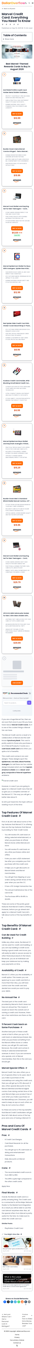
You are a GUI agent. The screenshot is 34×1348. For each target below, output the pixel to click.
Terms (17, 1335)
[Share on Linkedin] (11, 1301)
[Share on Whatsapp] (18, 1301)
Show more (9, 39)
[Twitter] (17, 1346)
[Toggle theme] (30, 693)
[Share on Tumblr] (25, 1301)
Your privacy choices (17, 1340)
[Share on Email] (29, 1301)
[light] (26, 3)
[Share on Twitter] (8, 1301)
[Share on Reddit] (22, 1301)
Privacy (17, 1337)
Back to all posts (9, 9)
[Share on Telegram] (15, 1301)
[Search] (29, 3)
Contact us (17, 1343)
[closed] (33, 3)
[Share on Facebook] (4, 1301)
